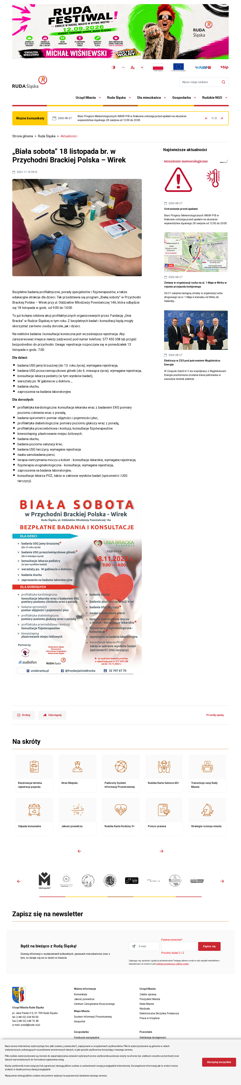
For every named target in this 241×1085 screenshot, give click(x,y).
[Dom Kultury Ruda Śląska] (153, 880)
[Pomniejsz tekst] (123, 67)
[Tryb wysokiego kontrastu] (113, 67)
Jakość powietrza (77, 817)
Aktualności (68, 136)
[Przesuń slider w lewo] (79, 851)
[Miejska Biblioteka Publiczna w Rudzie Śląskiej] (110, 880)
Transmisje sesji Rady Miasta (207, 773)
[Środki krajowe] (158, 67)
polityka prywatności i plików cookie (172, 964)
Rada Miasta (147, 1003)
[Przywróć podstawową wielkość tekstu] (132, 67)
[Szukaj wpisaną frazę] (224, 82)
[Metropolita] (44, 880)
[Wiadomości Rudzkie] (175, 881)
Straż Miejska (77, 773)
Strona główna (22, 136)
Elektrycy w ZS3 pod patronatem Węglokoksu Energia (196, 345)
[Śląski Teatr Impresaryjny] (131, 880)
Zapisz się (209, 946)
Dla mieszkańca (149, 98)
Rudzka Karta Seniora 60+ (164, 773)
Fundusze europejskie (86, 1037)
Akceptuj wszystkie (219, 1062)
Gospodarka (181, 98)
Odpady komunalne (34, 817)
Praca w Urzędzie (150, 1018)
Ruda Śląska (116, 98)
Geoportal (79, 1021)
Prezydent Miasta (150, 999)
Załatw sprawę (148, 994)
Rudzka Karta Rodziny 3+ (121, 817)
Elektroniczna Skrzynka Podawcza (159, 1013)
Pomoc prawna (164, 817)
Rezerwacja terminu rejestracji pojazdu (34, 773)
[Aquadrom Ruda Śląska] (197, 881)
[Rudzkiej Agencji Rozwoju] (66, 880)
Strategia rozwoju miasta (207, 817)
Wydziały (145, 1008)
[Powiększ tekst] (142, 67)
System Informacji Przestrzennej (93, 1016)
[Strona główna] (29, 82)
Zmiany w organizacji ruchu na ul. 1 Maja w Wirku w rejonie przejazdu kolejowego (196, 267)
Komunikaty (80, 994)
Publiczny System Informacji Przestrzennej (121, 773)
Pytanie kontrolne (171, 940)
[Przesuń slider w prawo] (161, 851)
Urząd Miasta (86, 98)
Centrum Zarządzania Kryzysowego (94, 1003)
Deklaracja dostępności (153, 1037)
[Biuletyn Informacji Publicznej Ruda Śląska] (224, 67)
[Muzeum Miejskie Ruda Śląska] (88, 880)
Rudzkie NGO (212, 98)
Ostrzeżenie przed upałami (136, 118)
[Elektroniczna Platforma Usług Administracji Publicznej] (203, 67)
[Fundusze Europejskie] (178, 67)
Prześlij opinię (215, 715)
